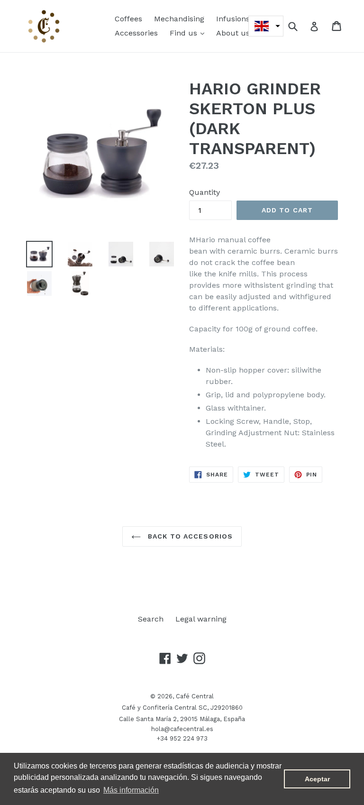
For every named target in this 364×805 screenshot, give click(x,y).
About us (233, 32)
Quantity (204, 192)
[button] (265, 26)
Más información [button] (131, 790)
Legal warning (201, 618)
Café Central (195, 696)
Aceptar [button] (317, 779)
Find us (189, 32)
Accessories (136, 32)
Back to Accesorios (189, 536)
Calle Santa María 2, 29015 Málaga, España (182, 719)
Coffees (128, 18)
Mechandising (179, 18)
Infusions (233, 18)
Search (151, 618)
